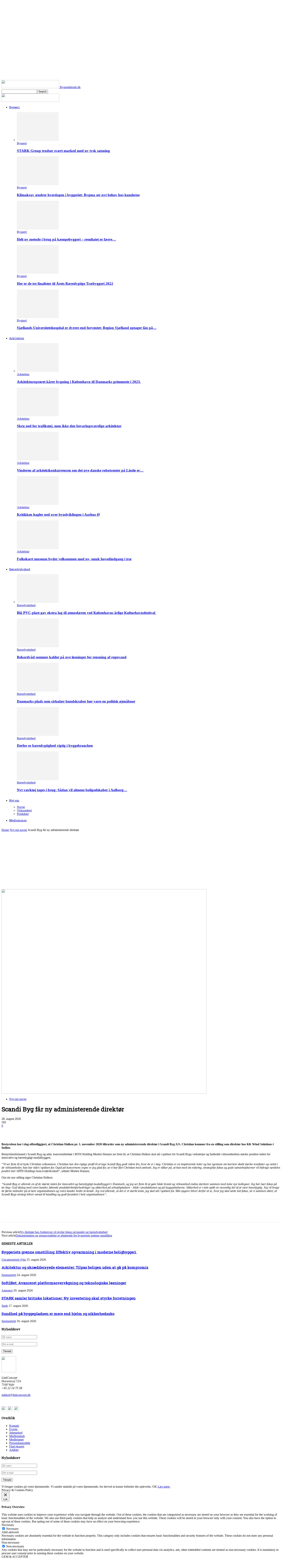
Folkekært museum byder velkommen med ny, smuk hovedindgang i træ (74, 559)
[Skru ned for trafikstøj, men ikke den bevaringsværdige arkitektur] (38, 415)
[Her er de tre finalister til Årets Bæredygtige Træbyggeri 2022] (38, 272)
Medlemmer (18, 820)
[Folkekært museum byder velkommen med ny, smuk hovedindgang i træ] (38, 548)
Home (5, 830)
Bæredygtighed (19, 569)
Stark (5, 1305)
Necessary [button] (8, 1525)
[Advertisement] (141, 860)
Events (13, 1429)
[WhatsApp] (49, 1131)
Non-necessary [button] (11, 1542)
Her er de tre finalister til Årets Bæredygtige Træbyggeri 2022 (65, 284)
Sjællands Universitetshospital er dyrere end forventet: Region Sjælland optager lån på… (87, 328)
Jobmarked (15, 1432)
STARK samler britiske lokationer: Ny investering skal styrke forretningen (69, 1298)
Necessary (12, 1528)
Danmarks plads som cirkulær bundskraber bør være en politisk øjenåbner (76, 701)
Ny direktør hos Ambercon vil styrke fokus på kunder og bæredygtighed (63, 1232)
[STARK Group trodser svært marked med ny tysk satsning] (38, 139)
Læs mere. (164, 1486)
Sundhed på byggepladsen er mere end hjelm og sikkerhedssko (58, 1313)
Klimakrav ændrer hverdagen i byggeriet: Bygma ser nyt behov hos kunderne (78, 195)
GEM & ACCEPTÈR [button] (15, 1556)
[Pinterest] (35, 1131)
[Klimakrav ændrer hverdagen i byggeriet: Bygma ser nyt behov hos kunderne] (38, 184)
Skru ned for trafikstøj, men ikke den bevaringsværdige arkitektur (69, 426)
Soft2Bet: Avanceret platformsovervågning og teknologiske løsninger (64, 1282)
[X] (21, 1131)
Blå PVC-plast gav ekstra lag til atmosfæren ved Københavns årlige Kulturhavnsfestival (86, 613)
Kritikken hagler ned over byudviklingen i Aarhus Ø (58, 515)
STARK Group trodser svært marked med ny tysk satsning (63, 151)
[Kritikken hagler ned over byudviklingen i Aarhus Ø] (38, 503)
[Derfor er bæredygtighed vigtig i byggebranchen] (38, 734)
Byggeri (14, 107)
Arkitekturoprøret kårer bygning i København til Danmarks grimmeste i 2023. (79, 382)
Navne (21, 807)
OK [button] (154, 1486)
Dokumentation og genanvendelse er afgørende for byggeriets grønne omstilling (64, 1235)
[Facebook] (8, 1131)
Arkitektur (16, 338)
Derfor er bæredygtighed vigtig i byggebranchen (55, 746)
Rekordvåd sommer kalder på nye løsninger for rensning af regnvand (71, 657)
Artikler (14, 1449)
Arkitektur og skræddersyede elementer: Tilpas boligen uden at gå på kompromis (75, 1267)
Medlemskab (17, 1436)
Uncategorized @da (14, 1259)
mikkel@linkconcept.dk (16, 1395)
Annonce (7, 1290)
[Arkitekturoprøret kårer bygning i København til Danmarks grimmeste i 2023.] (38, 370)
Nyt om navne (18, 830)
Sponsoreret (9, 1275)
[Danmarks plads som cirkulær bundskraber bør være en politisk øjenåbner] (38, 690)
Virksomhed (24, 810)
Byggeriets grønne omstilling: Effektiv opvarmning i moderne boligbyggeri (69, 1252)
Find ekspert (16, 1446)
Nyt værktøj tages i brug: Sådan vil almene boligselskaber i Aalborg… (72, 790)
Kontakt (14, 1425)
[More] (63, 1131)
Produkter (23, 814)
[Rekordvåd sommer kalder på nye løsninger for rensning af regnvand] (38, 646)
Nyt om (14, 800)
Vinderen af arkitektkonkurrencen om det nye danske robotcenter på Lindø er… (80, 470)
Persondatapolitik (19, 1443)
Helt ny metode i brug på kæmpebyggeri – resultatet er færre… (66, 239)
